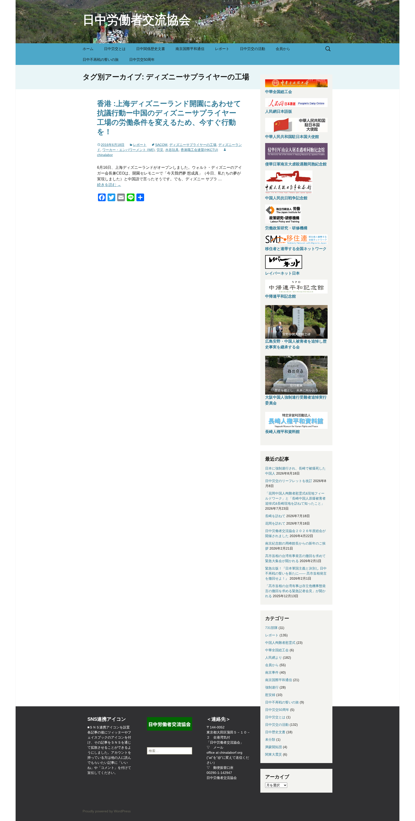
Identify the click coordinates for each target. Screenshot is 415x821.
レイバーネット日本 (282, 273)
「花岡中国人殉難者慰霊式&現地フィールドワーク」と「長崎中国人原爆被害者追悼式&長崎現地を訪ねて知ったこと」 (295, 498)
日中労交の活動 (252, 49)
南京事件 (272, 672)
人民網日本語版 (278, 111)
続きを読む (109, 185)
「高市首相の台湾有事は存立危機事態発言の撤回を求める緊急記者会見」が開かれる (295, 591)
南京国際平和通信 (190, 49)
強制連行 (272, 687)
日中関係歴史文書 (150, 49)
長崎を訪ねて (275, 516)
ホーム (88, 49)
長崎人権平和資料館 (282, 432)
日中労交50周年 (142, 59)
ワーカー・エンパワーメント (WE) (128, 150)
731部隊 (271, 628)
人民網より (273, 657)
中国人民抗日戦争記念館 (286, 198)
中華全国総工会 (278, 92)
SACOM (161, 145)
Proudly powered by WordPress (107, 811)
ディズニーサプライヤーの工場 (192, 145)
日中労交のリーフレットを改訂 (288, 481)
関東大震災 (273, 754)
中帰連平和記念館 (280, 296)
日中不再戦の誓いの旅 (101, 59)
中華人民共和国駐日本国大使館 (292, 137)
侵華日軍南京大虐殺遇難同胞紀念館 (296, 164)
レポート (222, 49)
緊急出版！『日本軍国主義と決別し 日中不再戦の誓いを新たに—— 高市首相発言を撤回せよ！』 (296, 573)
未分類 (270, 739)
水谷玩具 (172, 150)
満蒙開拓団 (273, 747)
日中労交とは (115, 49)
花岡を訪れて (275, 523)
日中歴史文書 (275, 732)
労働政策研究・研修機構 (286, 228)
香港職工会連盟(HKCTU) (199, 150)
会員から (283, 49)
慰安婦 (270, 695)
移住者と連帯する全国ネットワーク (296, 249)
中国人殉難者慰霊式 (280, 643)
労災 (160, 150)
